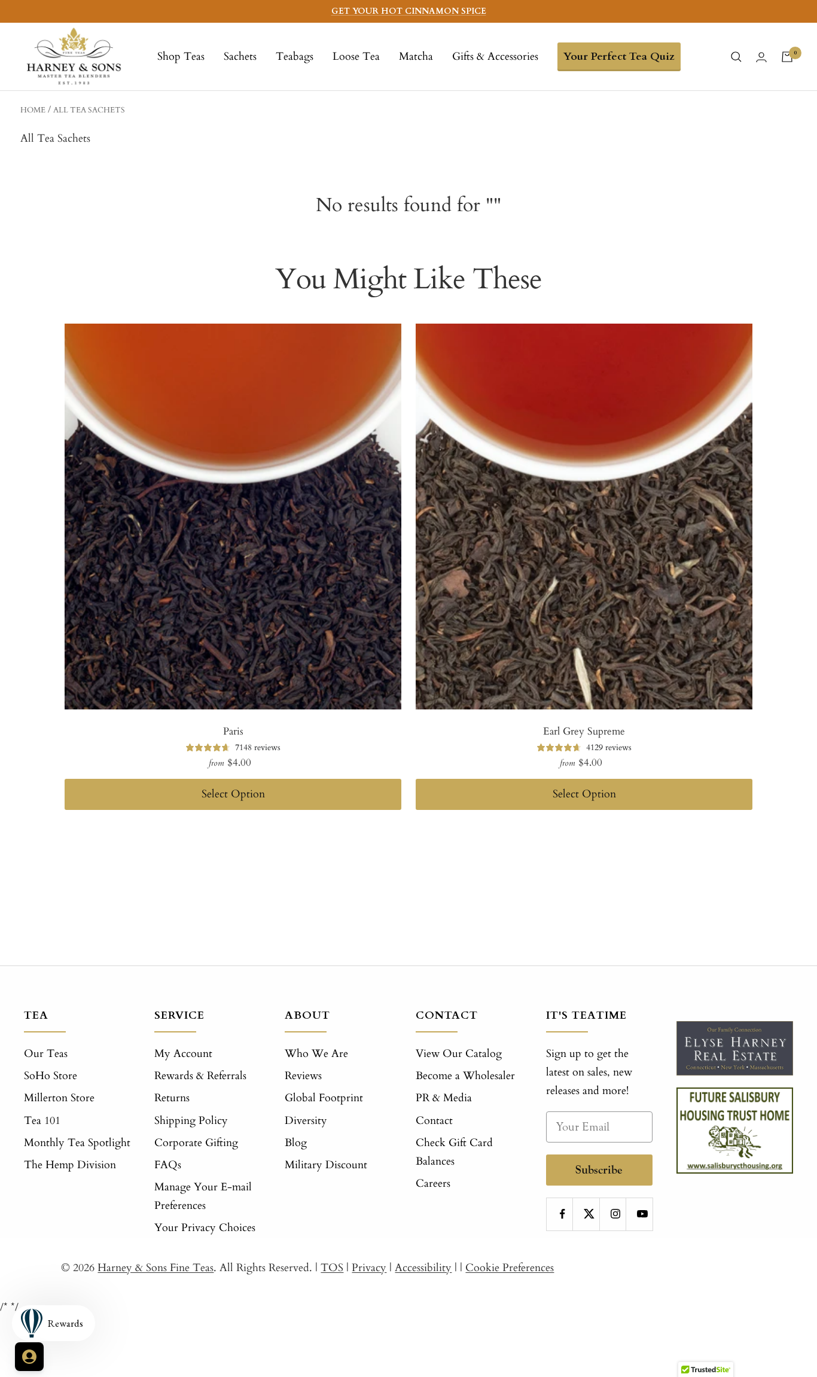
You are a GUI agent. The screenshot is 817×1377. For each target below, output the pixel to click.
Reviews (303, 1075)
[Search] (736, 56)
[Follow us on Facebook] (562, 1214)
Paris (233, 731)
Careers (433, 1183)
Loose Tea (356, 56)
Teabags (294, 56)
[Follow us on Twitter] (588, 1214)
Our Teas (46, 1053)
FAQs (167, 1164)
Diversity (306, 1120)
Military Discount (326, 1164)
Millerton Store (59, 1097)
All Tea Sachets (89, 110)
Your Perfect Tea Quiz (619, 56)
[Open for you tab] (29, 1356)
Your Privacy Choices (204, 1227)
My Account (183, 1053)
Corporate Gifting (196, 1142)
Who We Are (316, 1053)
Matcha (416, 56)
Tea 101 (42, 1120)
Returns (172, 1097)
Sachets (240, 56)
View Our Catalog (459, 1053)
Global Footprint (324, 1097)
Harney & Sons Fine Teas (155, 1267)
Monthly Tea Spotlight (77, 1142)
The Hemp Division (70, 1164)
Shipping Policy (191, 1120)
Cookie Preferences (509, 1267)
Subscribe (599, 1170)
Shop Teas (181, 56)
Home (32, 110)
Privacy (369, 1267)
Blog (296, 1142)
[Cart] (787, 56)
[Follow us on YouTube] (642, 1214)
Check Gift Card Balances (454, 1152)
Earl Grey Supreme (584, 731)
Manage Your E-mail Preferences (203, 1196)
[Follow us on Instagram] (615, 1214)
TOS (332, 1267)
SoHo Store (50, 1075)
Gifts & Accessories (495, 56)
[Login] (761, 57)
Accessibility (423, 1267)
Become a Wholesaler (465, 1075)
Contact (434, 1120)
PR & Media (444, 1097)
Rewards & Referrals (200, 1075)
